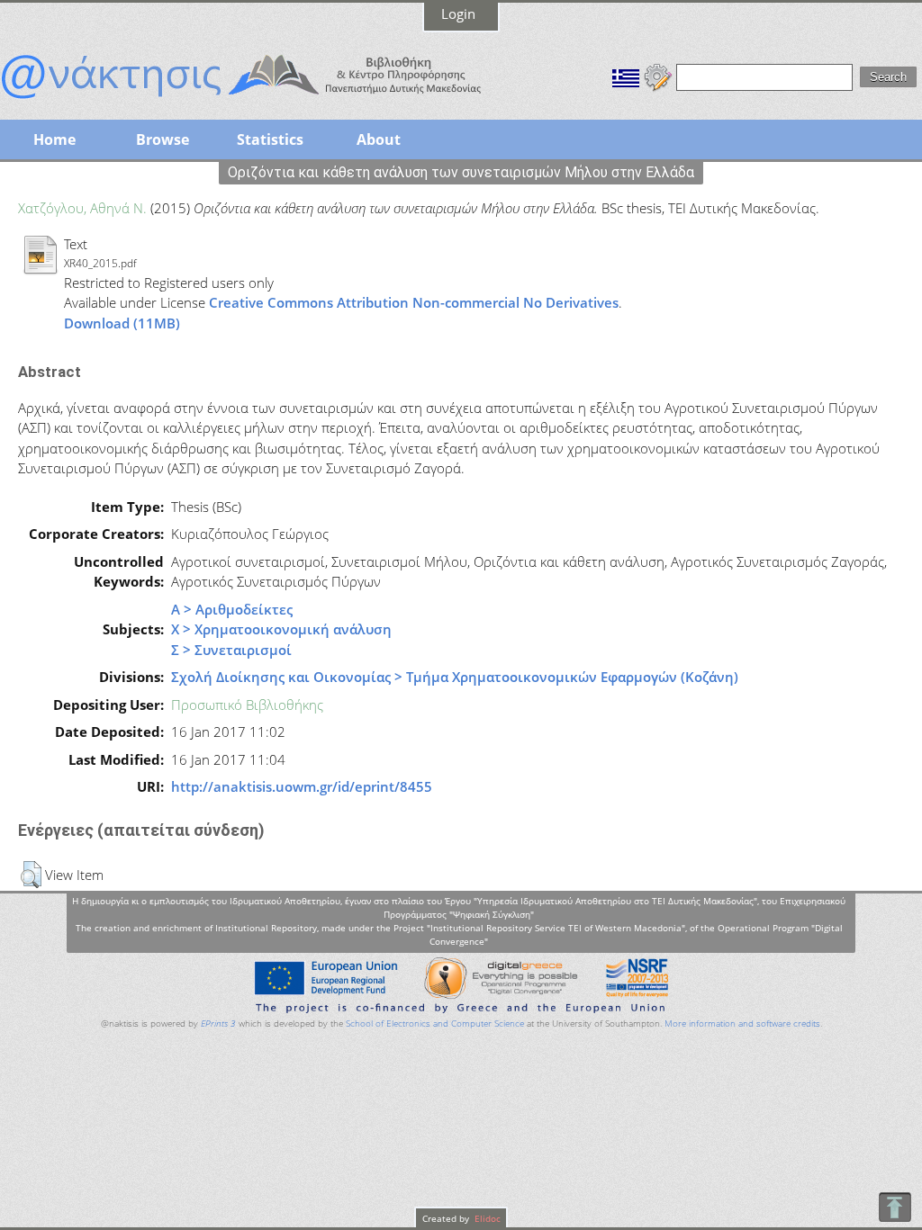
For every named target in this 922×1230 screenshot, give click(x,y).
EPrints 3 (218, 1023)
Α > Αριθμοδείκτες (232, 609)
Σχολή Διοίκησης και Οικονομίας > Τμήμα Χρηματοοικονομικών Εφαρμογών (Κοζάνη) (454, 677)
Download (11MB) (122, 323)
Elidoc (486, 1218)
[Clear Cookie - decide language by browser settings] (658, 76)
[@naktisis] (270, 101)
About (379, 139)
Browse (162, 139)
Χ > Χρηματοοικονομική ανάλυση (281, 629)
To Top (894, 1207)
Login (458, 13)
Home (54, 139)
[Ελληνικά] (625, 76)
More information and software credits (742, 1023)
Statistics (270, 139)
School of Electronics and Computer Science (435, 1023)
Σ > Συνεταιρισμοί (231, 650)
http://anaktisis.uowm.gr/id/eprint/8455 (301, 786)
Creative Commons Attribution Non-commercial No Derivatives (414, 302)
